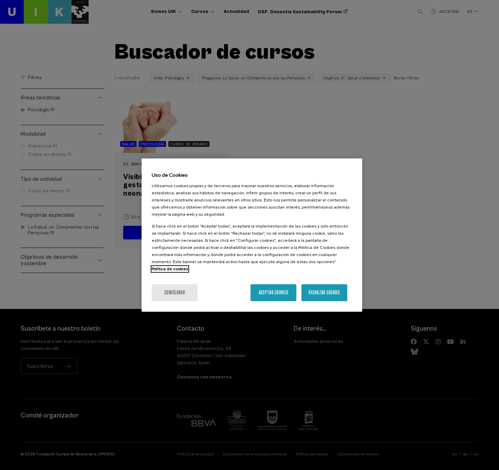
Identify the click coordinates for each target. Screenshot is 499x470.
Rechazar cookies (324, 292)
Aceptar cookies (273, 292)
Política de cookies (170, 269)
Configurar (174, 292)
